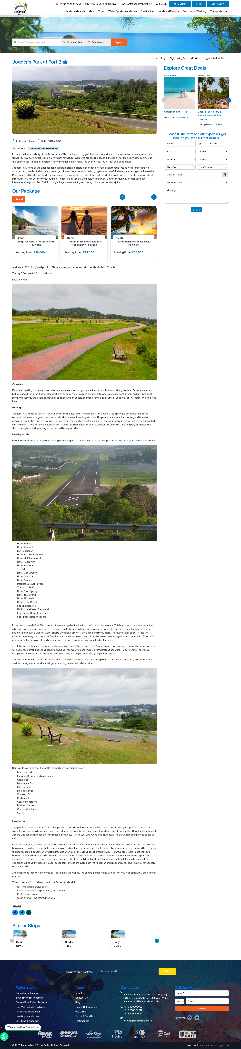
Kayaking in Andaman (27, 1016)
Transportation (218, 11)
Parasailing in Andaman (28, 1011)
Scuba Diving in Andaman (29, 997)
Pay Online (80, 1011)
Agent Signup (180, 3)
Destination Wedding (194, 11)
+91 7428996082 (67, 4)
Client (198, 3)
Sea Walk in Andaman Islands (31, 1007)
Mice (91, 11)
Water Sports (26, 987)
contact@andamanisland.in (137, 4)
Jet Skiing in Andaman (27, 1021)
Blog (77, 1002)
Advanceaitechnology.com (213, 1045)
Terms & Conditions (86, 1016)
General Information (86, 1007)
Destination (147, 11)
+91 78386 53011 (88, 4)
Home (154, 58)
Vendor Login (218, 3)
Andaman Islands (75, 11)
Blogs (164, 58)
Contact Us (161, 4)
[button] (122, 197)
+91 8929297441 (108, 4)
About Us (80, 993)
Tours (101, 11)
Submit (196, 210)
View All (19, 199)
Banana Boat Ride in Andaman (32, 1002)
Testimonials (82, 1021)
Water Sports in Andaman (122, 11)
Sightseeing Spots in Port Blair (183, 58)
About (80, 987)
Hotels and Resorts (168, 11)
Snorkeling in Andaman (28, 993)
